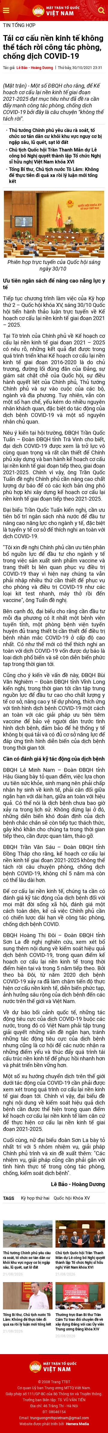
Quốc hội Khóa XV (72, 1198)
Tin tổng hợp (19, 25)
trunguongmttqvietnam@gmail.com (59, 1418)
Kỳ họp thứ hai (35, 1198)
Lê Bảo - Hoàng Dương (34, 68)
